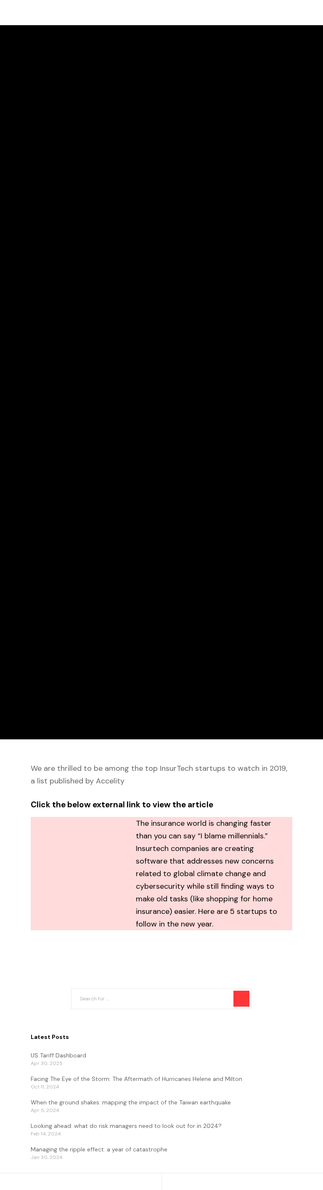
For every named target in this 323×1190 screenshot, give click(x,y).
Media (25, 350)
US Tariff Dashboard (58, 1055)
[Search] (241, 999)
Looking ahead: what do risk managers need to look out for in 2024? (126, 1126)
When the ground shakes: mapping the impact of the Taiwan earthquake (131, 1102)
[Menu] (299, 12)
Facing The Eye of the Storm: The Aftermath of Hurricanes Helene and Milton (136, 1079)
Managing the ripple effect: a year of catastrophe (99, 1149)
